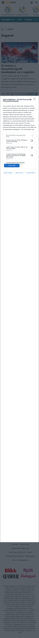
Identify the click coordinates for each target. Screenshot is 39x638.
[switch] (31, 141)
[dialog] (19, 319)
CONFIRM (12, 165)
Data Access (19, 173)
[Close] (35, 100)
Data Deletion (8, 173)
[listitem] (19, 135)
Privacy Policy (30, 173)
